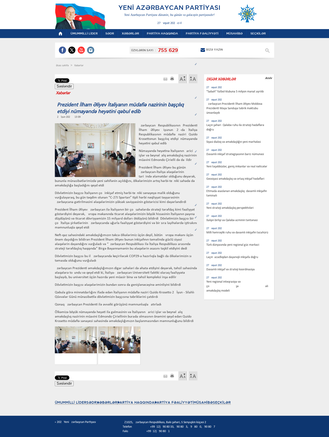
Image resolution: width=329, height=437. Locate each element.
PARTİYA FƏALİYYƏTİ (174, 402)
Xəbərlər (78, 65)
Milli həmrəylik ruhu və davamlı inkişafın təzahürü (237, 232)
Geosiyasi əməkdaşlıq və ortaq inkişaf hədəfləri (235, 179)
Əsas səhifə (62, 65)
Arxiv (268, 78)
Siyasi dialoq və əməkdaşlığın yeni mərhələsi (233, 142)
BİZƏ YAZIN (214, 49)
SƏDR (91, 402)
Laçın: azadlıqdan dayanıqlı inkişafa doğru (232, 257)
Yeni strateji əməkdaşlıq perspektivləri (230, 208)
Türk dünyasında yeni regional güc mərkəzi (232, 245)
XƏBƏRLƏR (107, 402)
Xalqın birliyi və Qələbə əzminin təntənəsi (232, 220)
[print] (172, 79)
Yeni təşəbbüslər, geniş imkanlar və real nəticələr (236, 166)
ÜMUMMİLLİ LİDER (70, 402)
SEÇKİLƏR (222, 402)
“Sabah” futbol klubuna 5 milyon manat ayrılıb (235, 91)
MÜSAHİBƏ (203, 402)
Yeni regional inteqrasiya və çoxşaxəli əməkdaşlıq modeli (237, 286)
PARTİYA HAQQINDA (135, 402)
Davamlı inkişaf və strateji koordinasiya (230, 269)
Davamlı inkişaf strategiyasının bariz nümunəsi (235, 154)
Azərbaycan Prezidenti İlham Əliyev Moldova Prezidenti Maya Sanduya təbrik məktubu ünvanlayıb (234, 108)
